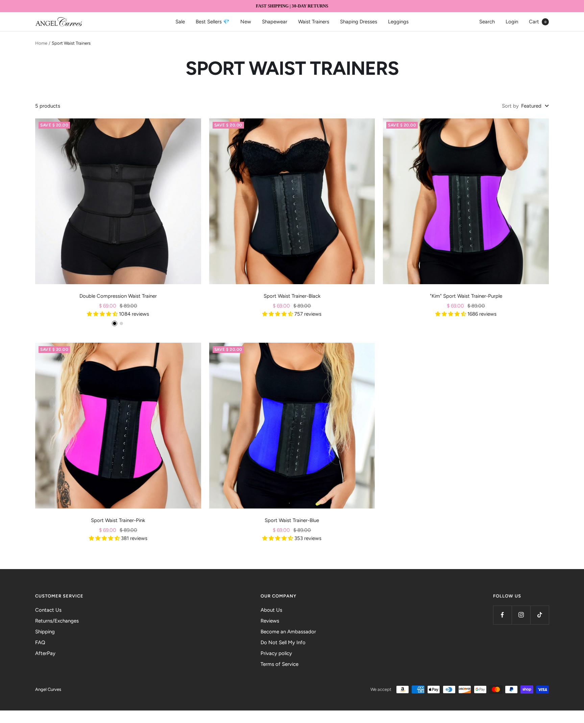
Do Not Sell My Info (283, 642)
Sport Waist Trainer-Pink (118, 520)
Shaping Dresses (358, 22)
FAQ (40, 642)
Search (487, 22)
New (245, 22)
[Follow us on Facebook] (502, 615)
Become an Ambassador (288, 632)
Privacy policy (276, 653)
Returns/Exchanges (57, 621)
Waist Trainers (313, 22)
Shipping (45, 632)
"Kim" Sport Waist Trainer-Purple (466, 296)
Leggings (398, 22)
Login (512, 22)
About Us (271, 610)
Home (41, 43)
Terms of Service (279, 664)
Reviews (270, 621)
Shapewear (274, 22)
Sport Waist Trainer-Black (292, 296)
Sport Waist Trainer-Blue (292, 520)
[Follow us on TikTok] (539, 615)
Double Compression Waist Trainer (118, 296)
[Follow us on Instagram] (521, 615)
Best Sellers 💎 (212, 22)
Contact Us (48, 610)
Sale (180, 22)
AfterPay (45, 653)
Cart (537, 22)
